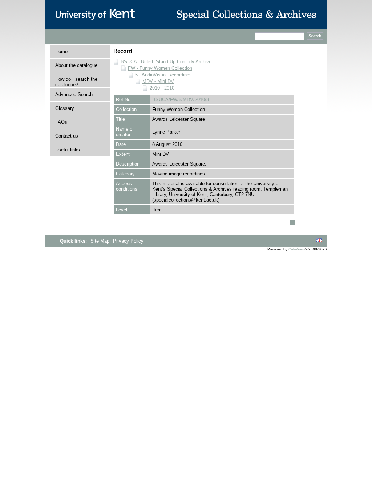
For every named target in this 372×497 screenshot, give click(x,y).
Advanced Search (74, 94)
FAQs (61, 122)
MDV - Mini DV (158, 81)
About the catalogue (76, 65)
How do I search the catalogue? (76, 81)
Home (61, 51)
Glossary (64, 108)
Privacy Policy (128, 241)
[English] (319, 240)
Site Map (100, 241)
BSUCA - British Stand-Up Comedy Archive (166, 61)
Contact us (66, 136)
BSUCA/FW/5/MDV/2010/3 (180, 99)
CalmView (296, 249)
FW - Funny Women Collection (160, 68)
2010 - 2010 (162, 88)
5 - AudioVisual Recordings (163, 74)
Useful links (67, 149)
